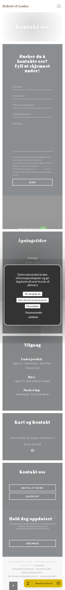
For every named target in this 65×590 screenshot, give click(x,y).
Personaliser (32, 306)
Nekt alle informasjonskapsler (32, 300)
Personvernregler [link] (33, 312)
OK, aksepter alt (32, 293)
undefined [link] (33, 317)
